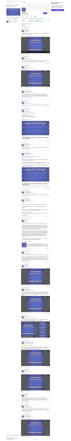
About (10, 435)
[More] (34, 54)
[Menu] (48, 13)
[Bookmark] (32, 54)
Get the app (13, 437)
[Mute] (24, 52)
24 (22, 16)
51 (26, 16)
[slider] (35, 50)
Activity (23, 23)
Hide (48, 71)
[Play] (22, 52)
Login (58, 12)
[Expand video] (47, 52)
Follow (45, 13)
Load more (35, 439)
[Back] (22, 2)
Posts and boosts (25, 26)
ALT (48, 85)
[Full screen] (48, 52)
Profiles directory (15, 435)
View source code (12, 438)
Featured (29, 23)
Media (26, 23)
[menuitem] (35, 45)
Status (12, 435)
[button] (35, 45)
